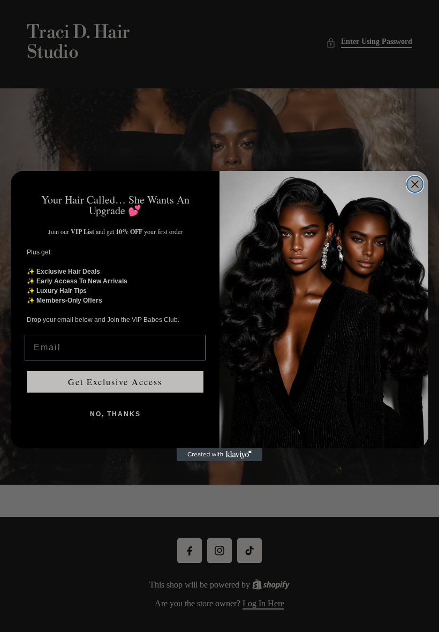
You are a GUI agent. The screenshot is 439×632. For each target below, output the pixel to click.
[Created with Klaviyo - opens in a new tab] (219, 454)
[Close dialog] (415, 184)
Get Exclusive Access (115, 381)
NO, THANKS (115, 414)
